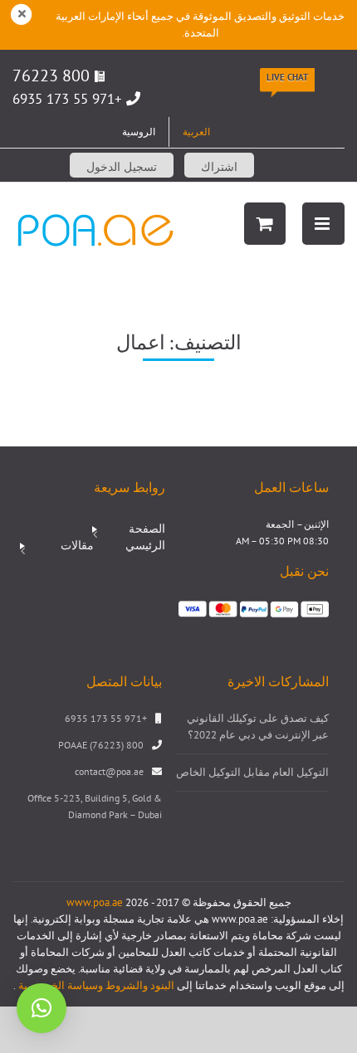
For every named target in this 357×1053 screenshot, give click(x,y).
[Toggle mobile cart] (265, 223)
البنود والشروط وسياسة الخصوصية (95, 985)
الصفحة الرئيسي (145, 537)
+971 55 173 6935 (67, 99)
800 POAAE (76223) (101, 745)
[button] (41, 1008)
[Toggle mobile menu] (323, 223)
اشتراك (219, 166)
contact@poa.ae (109, 771)
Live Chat (287, 77)
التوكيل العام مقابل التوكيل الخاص (252, 772)
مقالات (77, 545)
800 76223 (53, 75)
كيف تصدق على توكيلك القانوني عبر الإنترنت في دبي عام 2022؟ (258, 726)
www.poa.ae (94, 902)
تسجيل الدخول (121, 166)
